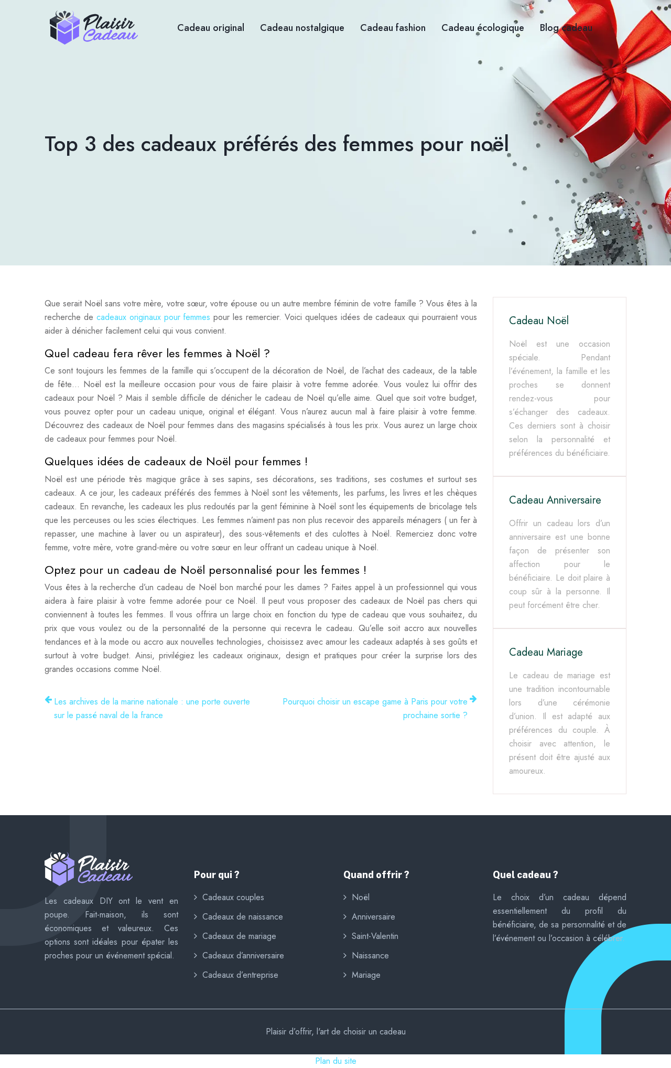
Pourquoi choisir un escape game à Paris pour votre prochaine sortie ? (375, 708)
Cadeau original (210, 28)
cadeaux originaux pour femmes (153, 317)
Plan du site (335, 1061)
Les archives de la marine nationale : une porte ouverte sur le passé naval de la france (152, 708)
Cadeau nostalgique (302, 28)
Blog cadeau (566, 28)
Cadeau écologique (482, 28)
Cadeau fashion (393, 28)
